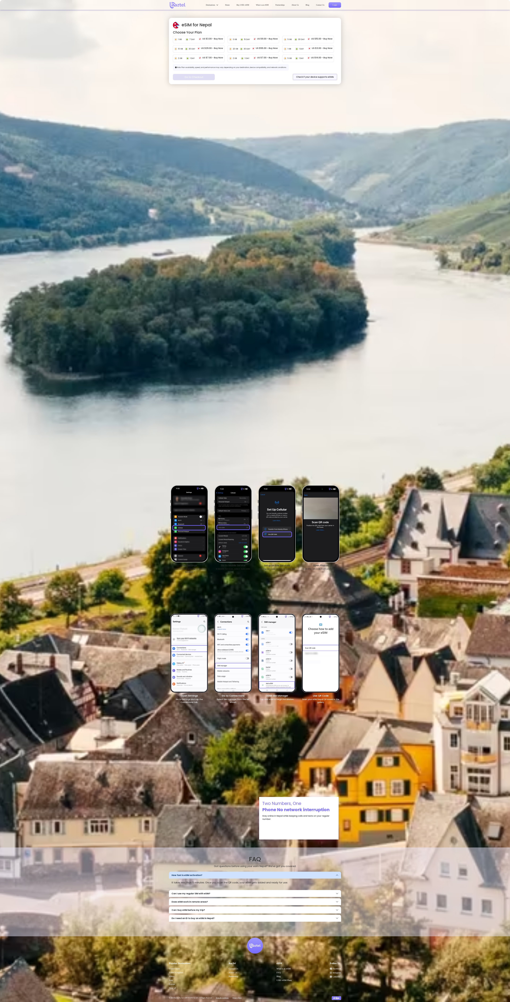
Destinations (210, 5)
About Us (295, 5)
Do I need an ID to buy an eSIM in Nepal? (193, 918)
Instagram (337, 973)
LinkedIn (336, 977)
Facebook (337, 969)
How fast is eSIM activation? (187, 875)
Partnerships (280, 5)
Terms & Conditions (222, 998)
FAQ (279, 972)
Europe (172, 984)
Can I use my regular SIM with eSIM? (191, 893)
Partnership (233, 976)
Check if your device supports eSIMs (315, 76)
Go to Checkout (193, 77)
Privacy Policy (237, 998)
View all (172, 988)
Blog (307, 5)
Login (335, 5)
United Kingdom (176, 972)
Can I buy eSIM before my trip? (188, 910)
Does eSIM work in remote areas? (190, 901)
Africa (171, 976)
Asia (171, 980)
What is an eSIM (262, 5)
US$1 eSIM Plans (284, 980)
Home (227, 5)
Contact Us (320, 5)
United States (174, 969)
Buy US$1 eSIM (243, 5)
